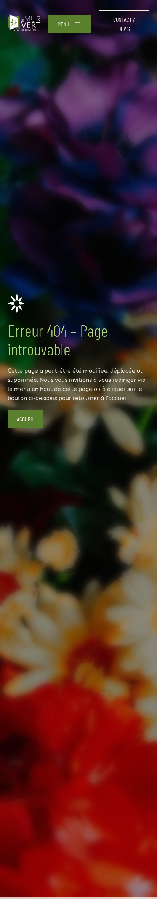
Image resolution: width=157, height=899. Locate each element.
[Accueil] (24, 24)
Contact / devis (124, 24)
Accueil (25, 419)
